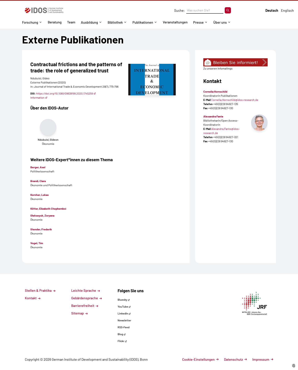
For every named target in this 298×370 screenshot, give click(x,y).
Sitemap (78, 313)
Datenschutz (233, 359)
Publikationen (142, 22)
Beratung (55, 22)
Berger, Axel (37, 167)
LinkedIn (123, 313)
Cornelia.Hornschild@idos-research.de (234, 99)
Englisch (287, 10)
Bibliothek (115, 22)
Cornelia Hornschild (215, 91)
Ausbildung (89, 22)
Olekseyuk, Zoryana (42, 215)
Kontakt (31, 298)
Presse (198, 22)
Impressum (260, 359)
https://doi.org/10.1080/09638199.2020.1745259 (64, 93)
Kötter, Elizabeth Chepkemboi (48, 208)
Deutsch (271, 10)
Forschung (30, 22)
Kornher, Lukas (39, 194)
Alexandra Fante (213, 116)
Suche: (179, 10)
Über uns (220, 22)
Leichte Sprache (84, 290)
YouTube (123, 306)
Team (71, 22)
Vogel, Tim (36, 243)
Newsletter (124, 320)
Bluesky (123, 299)
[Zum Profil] (259, 122)
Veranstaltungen (175, 22)
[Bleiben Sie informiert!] (235, 62)
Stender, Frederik (41, 229)
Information (37, 97)
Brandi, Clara (38, 181)
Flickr (121, 341)
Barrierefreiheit (83, 305)
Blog (121, 334)
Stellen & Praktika (38, 290)
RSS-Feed (124, 327)
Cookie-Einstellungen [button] (198, 359)
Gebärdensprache (85, 298)
